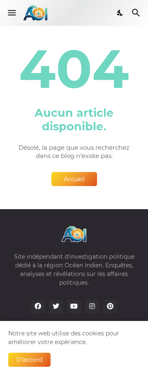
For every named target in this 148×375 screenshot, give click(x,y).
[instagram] (92, 307)
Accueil (74, 179)
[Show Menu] (11, 13)
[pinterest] (110, 307)
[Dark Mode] (120, 13)
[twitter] (56, 307)
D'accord (29, 359)
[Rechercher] (137, 13)
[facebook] (38, 307)
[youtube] (74, 307)
